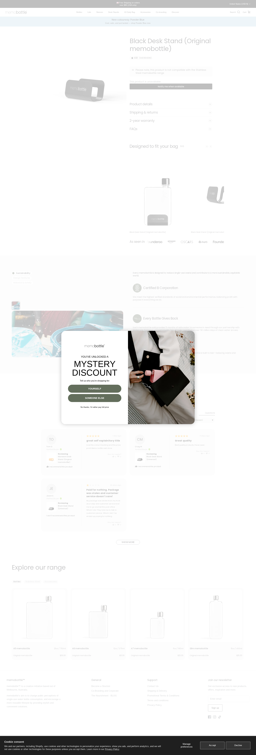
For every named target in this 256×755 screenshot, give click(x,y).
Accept (212, 745)
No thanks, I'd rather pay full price (95, 407)
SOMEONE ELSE (94, 398)
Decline (238, 745)
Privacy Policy (112, 749)
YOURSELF (94, 388)
